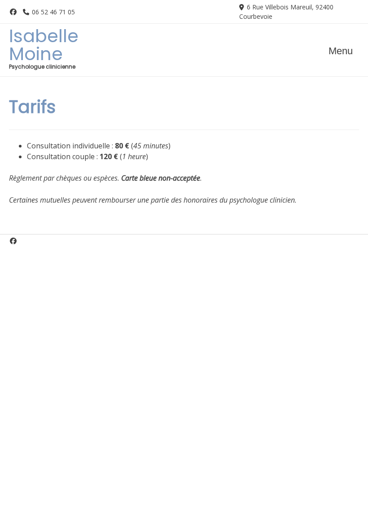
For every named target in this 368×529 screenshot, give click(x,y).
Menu (341, 50)
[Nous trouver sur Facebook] (13, 12)
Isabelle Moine (44, 44)
